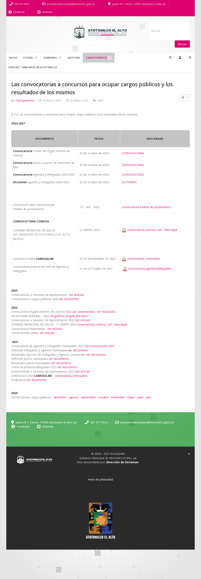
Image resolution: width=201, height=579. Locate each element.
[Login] (180, 57)
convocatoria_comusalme (143, 258)
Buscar (182, 44)
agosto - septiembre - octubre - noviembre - (98, 397)
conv (112, 346)
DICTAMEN (129, 182)
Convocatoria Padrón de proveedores (146, 207)
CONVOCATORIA (133, 153)
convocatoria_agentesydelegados (150, 268)
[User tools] (184, 97)
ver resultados (106, 312)
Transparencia (24, 100)
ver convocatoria (83, 312)
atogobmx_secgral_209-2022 (69, 316)
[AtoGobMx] (100, 32)
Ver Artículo (76, 295)
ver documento (69, 299)
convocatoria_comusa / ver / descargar (151, 230)
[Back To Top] (189, 454)
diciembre (60, 397)
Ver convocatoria (96, 346)
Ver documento (36, 380)
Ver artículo (54, 329)
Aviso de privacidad (100, 479)
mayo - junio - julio (139, 397)
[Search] (170, 57)
